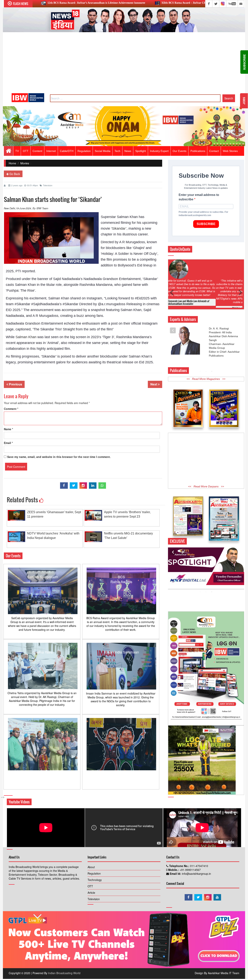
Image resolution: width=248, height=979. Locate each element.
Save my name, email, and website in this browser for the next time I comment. (59, 457)
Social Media (102, 151)
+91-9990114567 (190, 874)
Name (8, 429)
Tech (117, 151)
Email (8, 443)
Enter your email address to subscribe (199, 197)
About (91, 871)
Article (91, 897)
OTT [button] (25, 151)
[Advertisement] (124, 64)
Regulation (94, 878)
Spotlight (140, 151)
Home (12, 163)
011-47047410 (198, 870)
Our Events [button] (179, 151)
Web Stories (230, 151)
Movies (24, 163)
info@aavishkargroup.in (196, 878)
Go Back (14, 174)
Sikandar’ (119, 228)
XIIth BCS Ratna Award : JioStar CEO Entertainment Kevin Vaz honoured (144, 2)
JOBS (244, 100)
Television (47, 185)
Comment (11, 409)
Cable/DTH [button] (66, 151)
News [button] (127, 151)
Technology (95, 884)
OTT (90, 890)
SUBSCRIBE (206, 224)
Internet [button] (51, 151)
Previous (15, 384)
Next (154, 384)
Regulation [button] (84, 151)
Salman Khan (26, 337)
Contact (214, 151)
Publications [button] (197, 151)
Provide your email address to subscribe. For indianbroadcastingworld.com (203, 214)
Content (37, 151)
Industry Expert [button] (159, 151)
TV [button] (17, 151)
